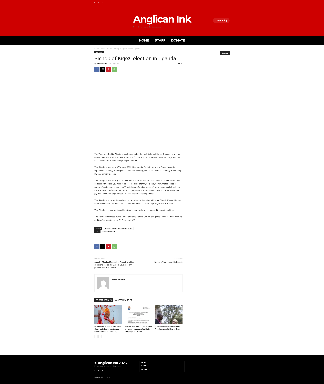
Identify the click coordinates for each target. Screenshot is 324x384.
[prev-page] (96, 336)
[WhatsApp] (114, 69)
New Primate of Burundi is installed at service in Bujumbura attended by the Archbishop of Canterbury (107, 329)
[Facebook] (94, 2)
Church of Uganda (108, 231)
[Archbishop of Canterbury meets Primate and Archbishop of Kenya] (169, 314)
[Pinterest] (108, 69)
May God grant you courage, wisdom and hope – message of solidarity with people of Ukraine (138, 329)
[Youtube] (102, 2)
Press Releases (106, 49)
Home (96, 49)
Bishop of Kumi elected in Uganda (169, 262)
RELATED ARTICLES (104, 300)
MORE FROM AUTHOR (123, 300)
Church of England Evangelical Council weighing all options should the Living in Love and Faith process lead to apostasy (114, 265)
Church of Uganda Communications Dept (118, 228)
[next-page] (100, 336)
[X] (98, 2)
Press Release (102, 63)
